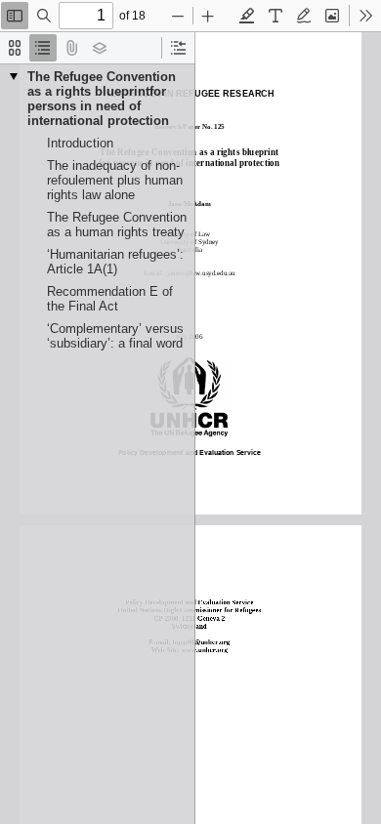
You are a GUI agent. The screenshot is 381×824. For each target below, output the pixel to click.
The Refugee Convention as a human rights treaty (117, 224)
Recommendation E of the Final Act (110, 298)
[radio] (14, 48)
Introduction (80, 143)
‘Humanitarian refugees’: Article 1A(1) (115, 261)
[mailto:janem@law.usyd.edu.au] (202, 272)
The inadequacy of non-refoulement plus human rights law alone (115, 180)
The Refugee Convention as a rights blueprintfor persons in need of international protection (101, 98)
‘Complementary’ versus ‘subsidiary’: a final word (115, 335)
